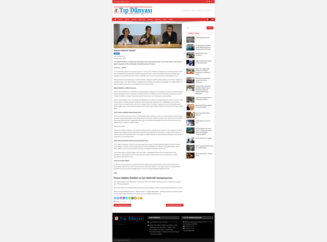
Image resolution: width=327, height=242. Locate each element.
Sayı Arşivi (158, 19)
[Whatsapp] (129, 198)
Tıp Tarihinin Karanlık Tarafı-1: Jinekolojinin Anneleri (204, 98)
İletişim (171, 19)
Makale (127, 19)
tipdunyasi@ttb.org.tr (189, 230)
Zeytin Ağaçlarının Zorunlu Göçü (203, 121)
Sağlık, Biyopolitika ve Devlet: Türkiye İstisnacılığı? (204, 62)
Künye (164, 19)
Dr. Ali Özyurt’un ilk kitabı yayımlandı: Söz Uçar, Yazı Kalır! (123, 205)
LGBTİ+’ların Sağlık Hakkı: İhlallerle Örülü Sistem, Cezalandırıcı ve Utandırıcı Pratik (203, 71)
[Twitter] (115, 198)
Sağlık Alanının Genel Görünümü (201, 54)
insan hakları (123, 201)
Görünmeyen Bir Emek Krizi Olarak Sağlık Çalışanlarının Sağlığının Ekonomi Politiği (203, 47)
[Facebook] (118, 198)
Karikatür (150, 19)
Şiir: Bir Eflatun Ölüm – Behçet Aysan (204, 154)
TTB (130, 201)
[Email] (135, 198)
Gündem (134, 19)
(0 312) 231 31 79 (189, 226)
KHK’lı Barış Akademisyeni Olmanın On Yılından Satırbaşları (203, 80)
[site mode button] (208, 19)
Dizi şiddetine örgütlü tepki (174, 205)
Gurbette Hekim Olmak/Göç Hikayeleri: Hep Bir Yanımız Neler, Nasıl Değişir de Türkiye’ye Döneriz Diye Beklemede (203, 89)
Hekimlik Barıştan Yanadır (203, 37)
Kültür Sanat (142, 19)
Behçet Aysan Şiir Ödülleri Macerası (203, 114)
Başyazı (120, 19)
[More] (141, 198)
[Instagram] (121, 198)
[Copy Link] (138, 198)
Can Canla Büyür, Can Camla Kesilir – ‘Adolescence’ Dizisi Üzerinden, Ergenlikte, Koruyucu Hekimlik (204, 131)
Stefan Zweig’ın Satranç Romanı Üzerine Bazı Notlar (204, 146)
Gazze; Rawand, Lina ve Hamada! (158, 222)
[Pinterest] (132, 198)
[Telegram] (126, 198)
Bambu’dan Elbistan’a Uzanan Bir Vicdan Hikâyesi (204, 106)
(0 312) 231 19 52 (189, 228)
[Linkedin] (124, 198)
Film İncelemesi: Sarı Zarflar (204, 138)
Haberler (117, 53)
